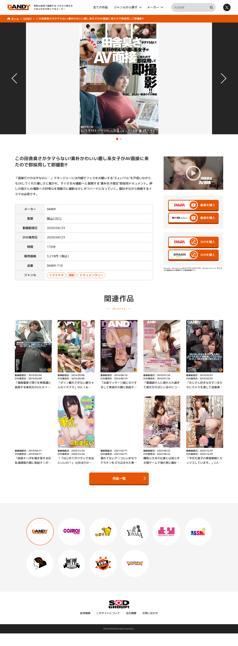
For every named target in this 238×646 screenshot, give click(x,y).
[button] (117, 139)
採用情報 (85, 613)
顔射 (72, 275)
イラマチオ (56, 275)
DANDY (27, 18)
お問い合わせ (150, 613)
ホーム (15, 18)
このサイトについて (108, 613)
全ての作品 (100, 7)
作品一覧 (119, 478)
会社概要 (131, 613)
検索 (211, 7)
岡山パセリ (54, 218)
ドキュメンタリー (91, 275)
